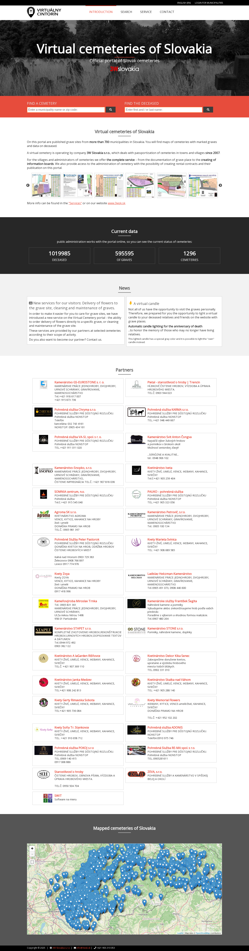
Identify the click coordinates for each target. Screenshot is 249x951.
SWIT (58, 796)
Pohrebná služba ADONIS (165, 727)
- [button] (32, 854)
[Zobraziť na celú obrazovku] (32, 862)
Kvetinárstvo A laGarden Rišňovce (77, 656)
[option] (46, 185)
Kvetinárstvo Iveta (159, 468)
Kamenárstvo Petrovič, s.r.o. (166, 512)
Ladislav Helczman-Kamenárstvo (169, 574)
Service (146, 12)
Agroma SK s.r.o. (66, 512)
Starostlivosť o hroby (69, 772)
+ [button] (32, 848)
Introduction (101, 12)
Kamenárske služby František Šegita (172, 601)
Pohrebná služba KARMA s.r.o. (167, 410)
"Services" (75, 203)
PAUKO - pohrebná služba (165, 492)
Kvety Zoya (62, 574)
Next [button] (220, 185)
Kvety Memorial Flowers (163, 700)
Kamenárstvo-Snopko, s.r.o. (73, 468)
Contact (167, 12)
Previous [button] (28, 185)
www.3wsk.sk (116, 203)
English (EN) (184, 2)
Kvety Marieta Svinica (161, 539)
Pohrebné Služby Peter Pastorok (77, 539)
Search (126, 12)
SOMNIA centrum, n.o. (70, 492)
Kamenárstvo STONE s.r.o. (165, 628)
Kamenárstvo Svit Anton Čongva (169, 437)
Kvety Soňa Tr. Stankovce (72, 727)
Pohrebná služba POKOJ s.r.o (74, 748)
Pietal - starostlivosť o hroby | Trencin (173, 382)
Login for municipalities (209, 2)
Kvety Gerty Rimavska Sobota (74, 700)
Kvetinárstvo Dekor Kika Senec (168, 656)
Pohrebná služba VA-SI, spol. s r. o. (78, 437)
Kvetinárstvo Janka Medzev (73, 680)
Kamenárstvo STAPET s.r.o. (73, 628)
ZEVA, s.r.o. (154, 772)
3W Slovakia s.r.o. (61, 947)
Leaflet (180, 932)
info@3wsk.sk (83, 947)
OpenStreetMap (203, 932)
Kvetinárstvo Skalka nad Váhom (169, 680)
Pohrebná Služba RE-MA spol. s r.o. (171, 748)
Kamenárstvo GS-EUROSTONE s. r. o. (79, 382)
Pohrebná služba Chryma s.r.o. (75, 410)
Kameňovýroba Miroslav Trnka (76, 601)
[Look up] (111, 110)
